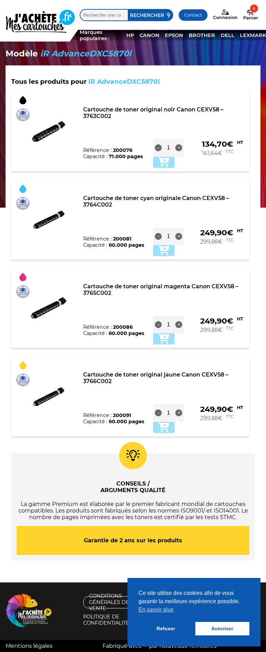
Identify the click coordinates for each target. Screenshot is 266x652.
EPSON (174, 35)
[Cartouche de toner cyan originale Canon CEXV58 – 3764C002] (49, 219)
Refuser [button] (166, 628)
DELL (227, 35)
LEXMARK (253, 35)
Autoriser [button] (222, 628)
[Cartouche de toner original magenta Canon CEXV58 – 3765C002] (49, 308)
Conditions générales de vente (109, 602)
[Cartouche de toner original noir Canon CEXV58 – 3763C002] (49, 131)
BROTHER (202, 35)
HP (130, 35)
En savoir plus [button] (156, 610)
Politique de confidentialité (106, 620)
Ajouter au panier (164, 162)
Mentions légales (29, 646)
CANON (149, 35)
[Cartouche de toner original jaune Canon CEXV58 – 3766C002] (49, 396)
